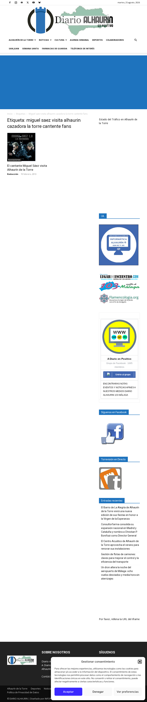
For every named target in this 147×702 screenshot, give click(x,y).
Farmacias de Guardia (54, 48)
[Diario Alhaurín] (73, 20)
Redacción (12, 174)
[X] (27, 2)
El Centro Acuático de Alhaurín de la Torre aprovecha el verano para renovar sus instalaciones (120, 545)
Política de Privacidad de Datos (23, 692)
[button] (140, 661)
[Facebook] (10, 2)
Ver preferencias (128, 691)
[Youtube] (33, 2)
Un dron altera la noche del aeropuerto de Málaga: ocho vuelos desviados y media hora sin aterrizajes (120, 573)
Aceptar (68, 691)
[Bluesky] (39, 2)
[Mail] (21, 2)
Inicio (10, 113)
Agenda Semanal (79, 40)
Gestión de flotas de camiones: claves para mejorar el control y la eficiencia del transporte (120, 558)
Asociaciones (14, 160)
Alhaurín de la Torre (21, 40)
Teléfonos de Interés (82, 48)
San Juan (14, 48)
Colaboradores (115, 40)
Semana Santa (30, 48)
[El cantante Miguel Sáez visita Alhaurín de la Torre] (27, 147)
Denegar (98, 691)
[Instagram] (15, 2)
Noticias (44, 40)
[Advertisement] (73, 82)
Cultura (59, 40)
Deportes (97, 40)
